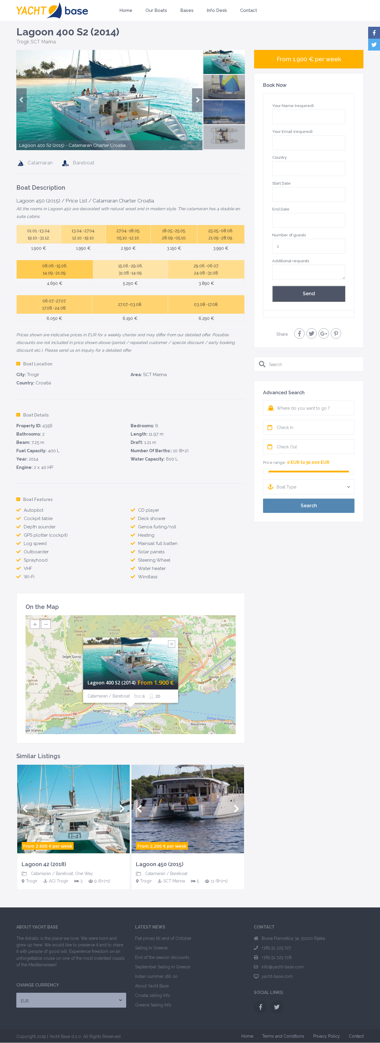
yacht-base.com (277, 976)
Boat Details (36, 415)
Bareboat (83, 163)
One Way (84, 873)
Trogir (22, 42)
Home (125, 10)
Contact (248, 10)
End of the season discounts (162, 957)
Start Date (281, 183)
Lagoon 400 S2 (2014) (112, 683)
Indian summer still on (156, 976)
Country (279, 157)
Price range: (274, 462)
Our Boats (156, 10)
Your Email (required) (292, 131)
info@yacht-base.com (283, 967)
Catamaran (40, 163)
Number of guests (289, 235)
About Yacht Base (152, 986)
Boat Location (37, 364)
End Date (280, 209)
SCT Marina (43, 42)
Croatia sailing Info (152, 995)
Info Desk (217, 10)
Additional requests (290, 261)
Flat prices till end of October (163, 938)
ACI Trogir (58, 881)
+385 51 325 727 (276, 947)
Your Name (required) (293, 105)
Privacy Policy (326, 1036)
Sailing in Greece (151, 947)
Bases (187, 10)
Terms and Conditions (283, 1036)
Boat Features (38, 499)
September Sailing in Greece (162, 967)
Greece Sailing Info (153, 1005)
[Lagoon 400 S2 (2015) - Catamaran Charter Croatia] (109, 115)
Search (309, 505)
